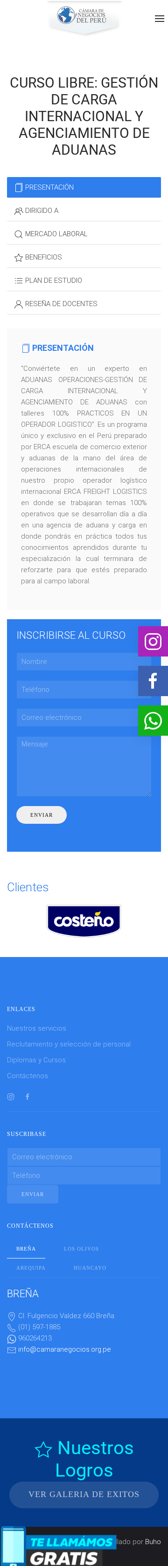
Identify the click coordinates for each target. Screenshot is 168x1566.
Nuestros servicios (36, 1028)
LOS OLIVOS (81, 1248)
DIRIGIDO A (40, 210)
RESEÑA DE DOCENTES (60, 304)
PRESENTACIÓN (48, 187)
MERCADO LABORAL (55, 234)
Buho (153, 1542)
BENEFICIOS (42, 257)
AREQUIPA (31, 1268)
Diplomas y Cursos (36, 1060)
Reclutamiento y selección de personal (69, 1044)
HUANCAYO (90, 1268)
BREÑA (26, 1248)
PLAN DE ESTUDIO (52, 280)
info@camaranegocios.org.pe (64, 1349)
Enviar (41, 815)
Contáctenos (27, 1076)
